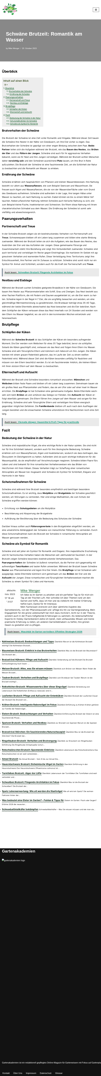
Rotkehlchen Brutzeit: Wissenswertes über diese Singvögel (34, 686)
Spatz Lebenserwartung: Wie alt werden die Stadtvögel (32, 791)
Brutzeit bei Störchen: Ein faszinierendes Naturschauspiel (33, 732)
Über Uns (17, 1073)
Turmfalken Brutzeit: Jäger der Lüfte (22, 773)
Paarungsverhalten (14, 97)
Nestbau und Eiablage (19, 103)
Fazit (8, 115)
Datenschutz (46, 1073)
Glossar (58, 1073)
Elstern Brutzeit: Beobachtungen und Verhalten (27, 713)
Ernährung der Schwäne (20, 94)
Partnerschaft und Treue (19, 100)
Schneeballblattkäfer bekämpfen (20, 809)
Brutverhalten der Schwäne (20, 91)
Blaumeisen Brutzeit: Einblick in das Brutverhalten (29, 650)
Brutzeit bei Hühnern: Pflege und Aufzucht (25, 659)
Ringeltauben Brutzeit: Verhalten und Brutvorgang (29, 740)
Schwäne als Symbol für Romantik (24, 124)
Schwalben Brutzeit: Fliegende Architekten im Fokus (30, 782)
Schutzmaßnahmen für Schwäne (23, 121)
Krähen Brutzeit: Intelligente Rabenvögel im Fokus (29, 704)
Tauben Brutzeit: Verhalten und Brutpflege (25, 677)
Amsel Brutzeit (10, 759)
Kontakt (6, 1073)
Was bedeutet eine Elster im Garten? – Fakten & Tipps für (33, 800)
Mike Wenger (13, 48)
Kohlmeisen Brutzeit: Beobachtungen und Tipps (28, 641)
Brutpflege (10, 106)
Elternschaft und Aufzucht (21, 112)
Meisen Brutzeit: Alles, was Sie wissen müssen (27, 668)
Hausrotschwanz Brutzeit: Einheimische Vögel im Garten (33, 764)
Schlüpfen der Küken (18, 109)
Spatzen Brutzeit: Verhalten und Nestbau (24, 722)
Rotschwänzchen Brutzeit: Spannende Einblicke (28, 749)
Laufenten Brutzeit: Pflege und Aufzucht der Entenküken (32, 695)
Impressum (31, 1073)
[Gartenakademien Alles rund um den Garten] (10, 10)
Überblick (9, 88)
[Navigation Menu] (96, 9)
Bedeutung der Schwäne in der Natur (25, 118)
